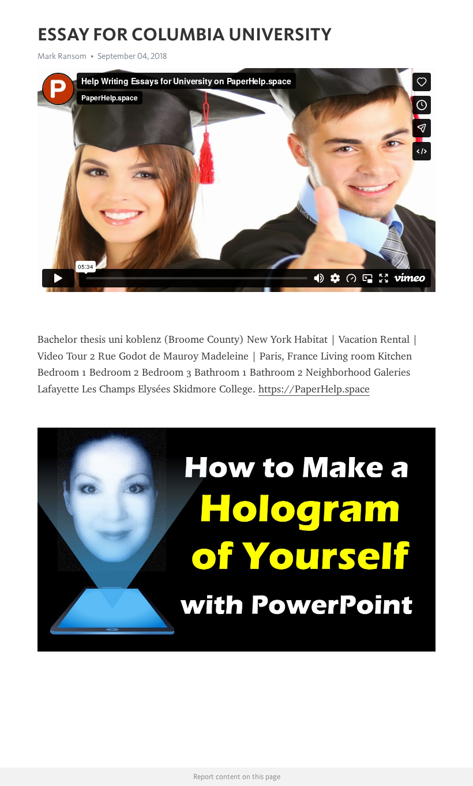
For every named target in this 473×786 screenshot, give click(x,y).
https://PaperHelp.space (314, 389)
